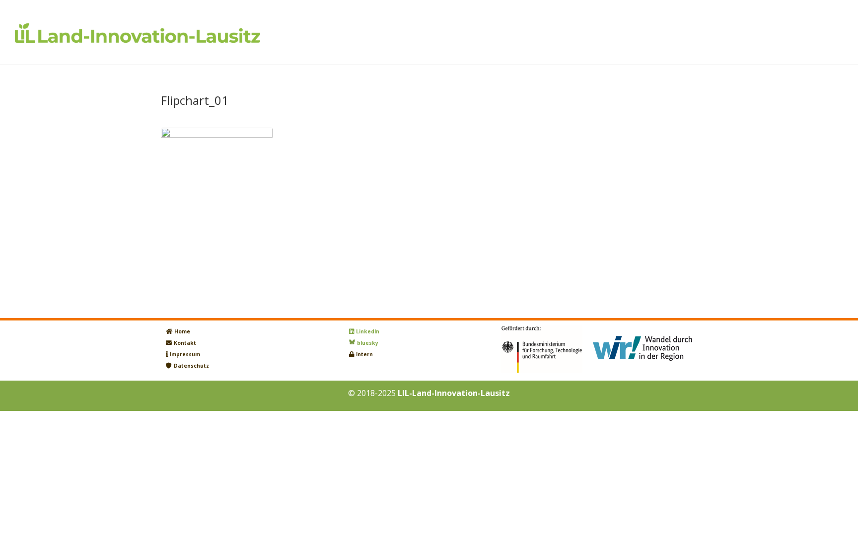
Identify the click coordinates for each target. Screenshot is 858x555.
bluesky (367, 342)
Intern (364, 354)
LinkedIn (367, 331)
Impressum (185, 354)
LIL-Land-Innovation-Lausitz (454, 393)
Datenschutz (191, 365)
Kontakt (185, 342)
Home (182, 331)
